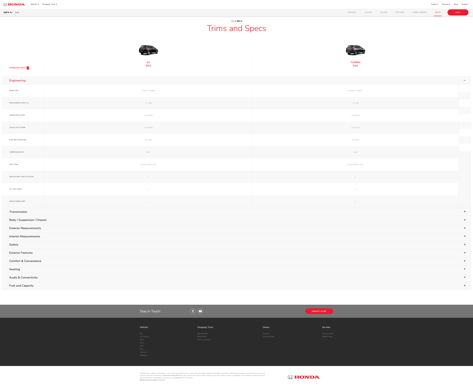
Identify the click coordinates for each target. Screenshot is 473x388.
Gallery (368, 12)
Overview (351, 12)
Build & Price (202, 336)
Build (458, 12)
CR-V (142, 343)
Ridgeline (143, 355)
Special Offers (202, 333)
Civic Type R (144, 336)
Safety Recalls (327, 336)
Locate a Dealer (268, 336)
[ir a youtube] (200, 311)
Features (400, 12)
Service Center (327, 333)
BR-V (142, 340)
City (141, 333)
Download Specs (17, 68)
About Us (266, 333)
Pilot (141, 349)
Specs (437, 12)
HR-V (142, 346)
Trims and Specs (236, 28)
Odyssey (143, 352)
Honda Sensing (420, 12)
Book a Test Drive (204, 340)
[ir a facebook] (193, 311)
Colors (383, 12)
